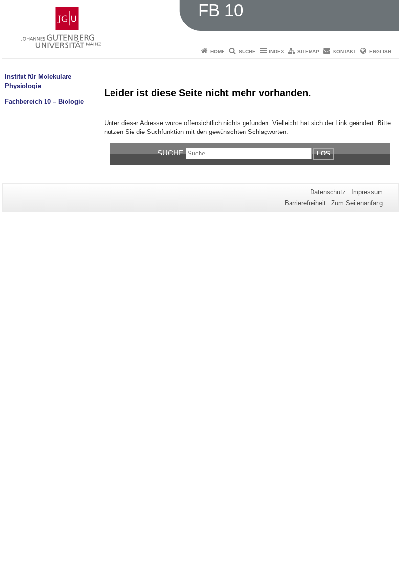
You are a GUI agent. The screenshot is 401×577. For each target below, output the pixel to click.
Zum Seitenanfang (357, 203)
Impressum (367, 192)
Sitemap (308, 51)
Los (323, 153)
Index (276, 51)
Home (217, 51)
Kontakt (344, 51)
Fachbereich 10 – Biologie (44, 101)
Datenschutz (328, 192)
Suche (247, 51)
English (380, 51)
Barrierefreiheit (305, 203)
